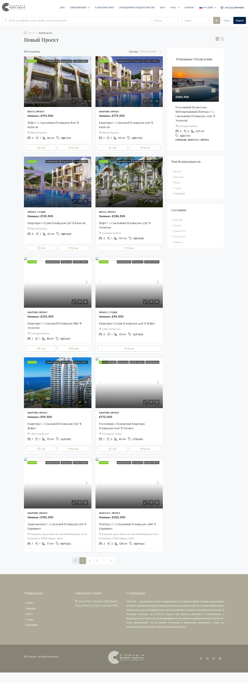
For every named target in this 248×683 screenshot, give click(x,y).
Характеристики (104, 7)
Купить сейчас (80, 61)
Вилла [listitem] (176, 182)
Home (31, 32)
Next (213, 90)
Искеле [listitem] (177, 225)
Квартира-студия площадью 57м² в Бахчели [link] (56, 223)
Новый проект (52, 61)
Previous (177, 90)
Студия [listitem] (177, 187)
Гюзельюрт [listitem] (179, 236)
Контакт (189, 7)
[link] (57, 81)
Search (240, 20)
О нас (173, 7)
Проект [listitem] (177, 171)
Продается (66, 61)
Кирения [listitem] (178, 219)
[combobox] (166, 20)
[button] (217, 39)
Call (43, 147)
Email (75, 147)
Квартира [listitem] (178, 176)
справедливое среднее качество (137, 7)
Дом (62, 7)
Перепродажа (152, 362)
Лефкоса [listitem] (178, 241)
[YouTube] (214, 658)
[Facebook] (201, 658)
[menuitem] (232, 8)
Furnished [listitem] (179, 193)
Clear (227, 20)
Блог (162, 7)
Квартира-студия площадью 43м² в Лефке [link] (127, 323)
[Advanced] (216, 20)
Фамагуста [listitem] (179, 230)
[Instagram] (208, 658)
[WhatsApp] (221, 658)
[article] (195, 106)
